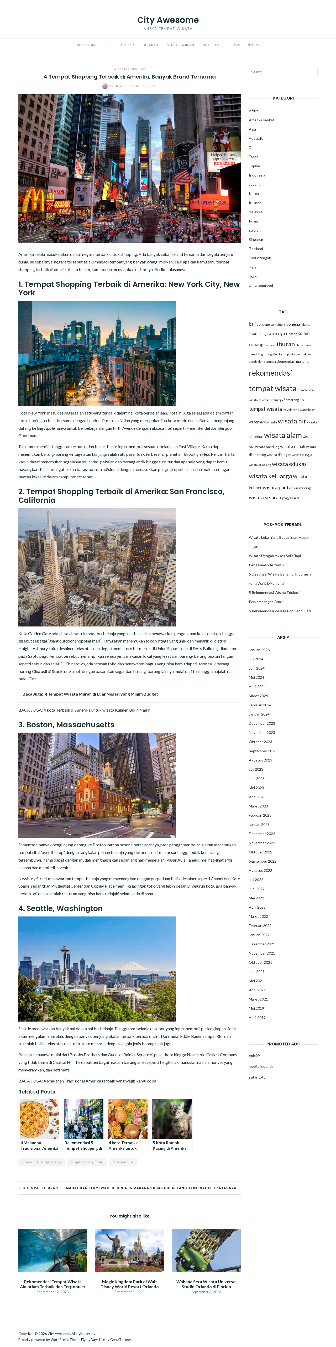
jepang (292, 333)
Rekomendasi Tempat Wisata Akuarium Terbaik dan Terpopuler (53, 1284)
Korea (254, 193)
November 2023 (262, 732)
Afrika (254, 110)
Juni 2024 (257, 668)
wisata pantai (278, 487)
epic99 (254, 1055)
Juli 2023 (256, 769)
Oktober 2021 (260, 962)
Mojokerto (279, 354)
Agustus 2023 (260, 760)
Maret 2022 (258, 916)
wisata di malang (260, 465)
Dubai (253, 147)
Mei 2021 (256, 980)
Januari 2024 (259, 714)
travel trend (291, 410)
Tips (108, 45)
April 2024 (257, 686)
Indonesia (86, 45)
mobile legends (261, 1066)
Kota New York (32, 412)
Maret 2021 (258, 999)
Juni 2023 (257, 778)
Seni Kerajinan (180, 45)
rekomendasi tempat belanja (41, 1162)
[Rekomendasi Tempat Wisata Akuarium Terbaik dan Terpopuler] (52, 1249)
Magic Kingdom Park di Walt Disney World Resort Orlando (130, 1284)
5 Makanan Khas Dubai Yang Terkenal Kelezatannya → (185, 1188)
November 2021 (262, 953)
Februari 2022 (260, 925)
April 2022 (257, 907)
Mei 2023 (256, 787)
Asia (252, 129)
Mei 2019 (256, 1008)
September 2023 (262, 751)
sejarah (255, 230)
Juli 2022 (256, 879)
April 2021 (257, 990)
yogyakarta (291, 498)
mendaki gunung (260, 354)
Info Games (213, 45)
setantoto (257, 1077)
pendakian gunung (261, 361)
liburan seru (304, 345)
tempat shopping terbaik (87, 1162)
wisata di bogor (279, 455)
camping (276, 325)
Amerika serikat (129, 69)
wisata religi (302, 488)
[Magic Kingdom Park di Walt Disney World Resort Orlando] (129, 1249)
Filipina (254, 166)
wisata (272, 422)
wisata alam (283, 435)
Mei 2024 (256, 677)
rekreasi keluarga (271, 400)
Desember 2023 (262, 723)
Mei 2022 (256, 898)
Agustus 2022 (260, 870)
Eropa (253, 156)
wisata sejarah (265, 497)
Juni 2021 (257, 971)
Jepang (255, 184)
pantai (291, 354)
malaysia (255, 212)
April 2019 (257, 1017)
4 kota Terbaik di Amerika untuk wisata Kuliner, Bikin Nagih (97, 709)
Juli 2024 (256, 659)
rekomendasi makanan (293, 361)
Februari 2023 (260, 815)
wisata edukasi (290, 463)
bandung (263, 324)
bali (252, 324)
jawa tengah (276, 333)
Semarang (291, 400)
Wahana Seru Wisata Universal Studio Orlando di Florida (206, 1284)
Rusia (253, 221)
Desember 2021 (262, 944)
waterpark (257, 422)
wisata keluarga (270, 476)
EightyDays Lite (93, 1340)
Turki (253, 276)
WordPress (59, 1340)
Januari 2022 (259, 934)
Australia (256, 138)
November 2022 (262, 843)
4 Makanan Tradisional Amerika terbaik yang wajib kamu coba (100, 1080)
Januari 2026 (259, 649)
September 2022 (262, 861)
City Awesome (168, 20)
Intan (118, 85)
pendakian (303, 354)
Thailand (256, 248)
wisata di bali (292, 446)
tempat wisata (265, 409)
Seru (303, 400)
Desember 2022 (262, 833)
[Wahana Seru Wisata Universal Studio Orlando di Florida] (206, 1249)
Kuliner (127, 45)
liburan (285, 344)
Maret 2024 (258, 695)
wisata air (292, 421)
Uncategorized (261, 285)
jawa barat (257, 333)
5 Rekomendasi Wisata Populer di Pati (280, 611)
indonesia (291, 324)
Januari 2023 (259, 824)
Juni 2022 (257, 889)
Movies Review (246, 45)
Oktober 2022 (260, 852)
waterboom (307, 409)
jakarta (305, 325)
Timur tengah (260, 258)
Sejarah (150, 45)
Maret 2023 (258, 806)
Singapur (256, 239)
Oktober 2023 (260, 741)
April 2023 (257, 797)
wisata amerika (123, 1162)
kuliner (269, 345)
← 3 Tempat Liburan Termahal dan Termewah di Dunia (72, 1188)
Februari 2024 (260, 705)
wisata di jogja (302, 455)
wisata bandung (267, 447)
